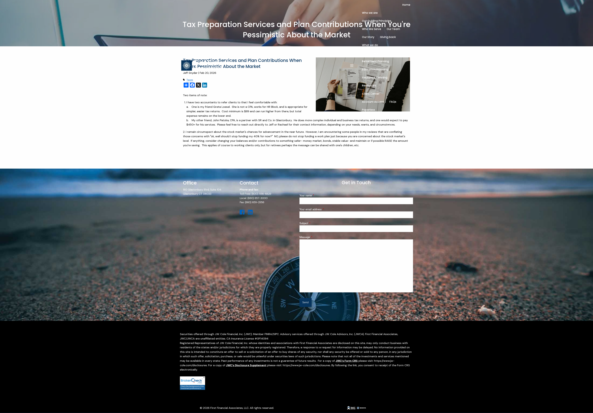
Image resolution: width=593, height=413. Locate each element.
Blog (390, 126)
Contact (404, 126)
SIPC (276, 334)
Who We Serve (371, 29)
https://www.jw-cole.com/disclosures (306, 365)
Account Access (373, 102)
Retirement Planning (375, 61)
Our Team (393, 29)
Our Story (368, 37)
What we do (370, 45)
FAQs (392, 102)
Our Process (370, 53)
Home (406, 5)
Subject (316, 223)
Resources (369, 85)
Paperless (368, 110)
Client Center (370, 94)
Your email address (323, 209)
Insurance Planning (374, 77)
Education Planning (375, 69)
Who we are (370, 13)
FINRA (268, 334)
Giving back (388, 37)
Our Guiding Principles (376, 21)
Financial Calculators (376, 118)
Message (317, 237)
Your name (318, 195)
